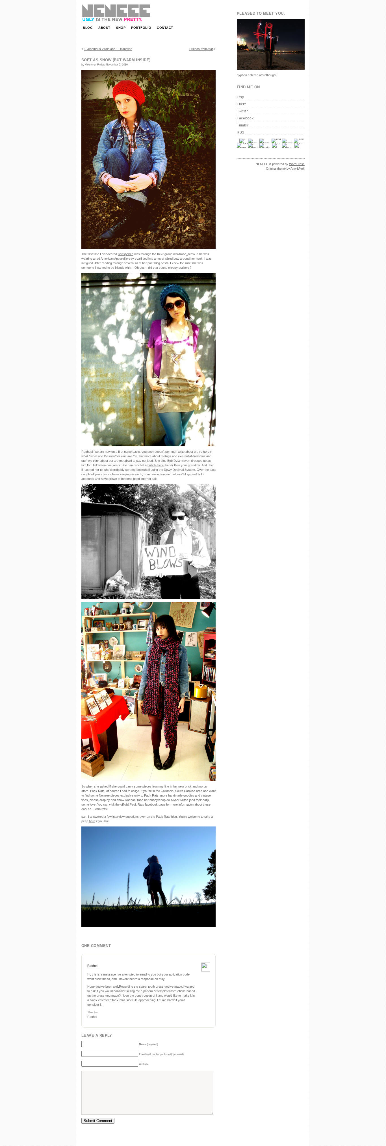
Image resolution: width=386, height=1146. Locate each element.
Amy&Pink (297, 168)
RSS (240, 132)
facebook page (155, 804)
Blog (88, 27)
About (104, 27)
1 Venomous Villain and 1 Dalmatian (108, 49)
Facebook (245, 118)
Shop (120, 27)
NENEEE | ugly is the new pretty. (116, 13)
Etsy (240, 97)
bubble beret (156, 465)
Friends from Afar (201, 49)
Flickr (241, 104)
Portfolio (141, 27)
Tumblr (243, 125)
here (92, 821)
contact (165, 27)
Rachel (92, 965)
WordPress (297, 164)
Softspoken (125, 254)
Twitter (242, 111)
